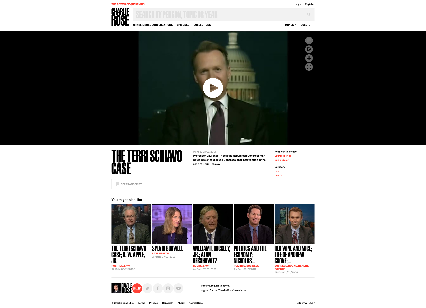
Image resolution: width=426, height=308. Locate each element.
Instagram (168, 288)
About (181, 303)
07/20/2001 (211, 257)
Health (278, 175)
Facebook (158, 288)
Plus (309, 58)
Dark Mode (309, 67)
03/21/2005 (128, 257)
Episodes (183, 24)
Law (277, 171)
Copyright (167, 303)
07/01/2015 (167, 251)
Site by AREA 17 (306, 303)
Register (310, 4)
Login (298, 4)
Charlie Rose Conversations (153, 24)
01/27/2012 (250, 257)
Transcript (309, 40)
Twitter (147, 288)
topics (289, 24)
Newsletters (196, 303)
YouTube (178, 288)
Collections (202, 24)
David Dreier (282, 160)
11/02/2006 (293, 259)
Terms (141, 303)
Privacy (153, 303)
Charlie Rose (120, 17)
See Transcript (131, 184)
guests (305, 24)
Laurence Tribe (283, 155)
